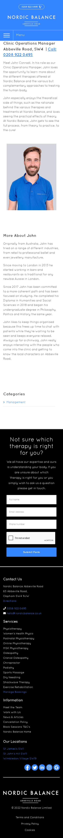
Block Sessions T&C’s (16, 726)
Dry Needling (11, 677)
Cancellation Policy (15, 721)
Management (16, 402)
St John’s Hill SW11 (15, 753)
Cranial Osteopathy (15, 657)
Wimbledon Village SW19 (20, 758)
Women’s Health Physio (18, 633)
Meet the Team (12, 707)
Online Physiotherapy (17, 643)
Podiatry (8, 667)
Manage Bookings (14, 691)
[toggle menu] (6, 35)
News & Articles (13, 717)
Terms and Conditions (30, 817)
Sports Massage (13, 672)
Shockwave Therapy (16, 682)
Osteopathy (10, 653)
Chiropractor (11, 662)
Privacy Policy (30, 823)
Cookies (30, 830)
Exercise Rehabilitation (18, 687)
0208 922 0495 (16, 608)
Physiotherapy (12, 628)
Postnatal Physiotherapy (18, 638)
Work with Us (12, 712)
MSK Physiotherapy (15, 648)
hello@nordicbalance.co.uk (24, 613)
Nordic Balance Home (17, 731)
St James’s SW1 (13, 748)
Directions (9, 600)
